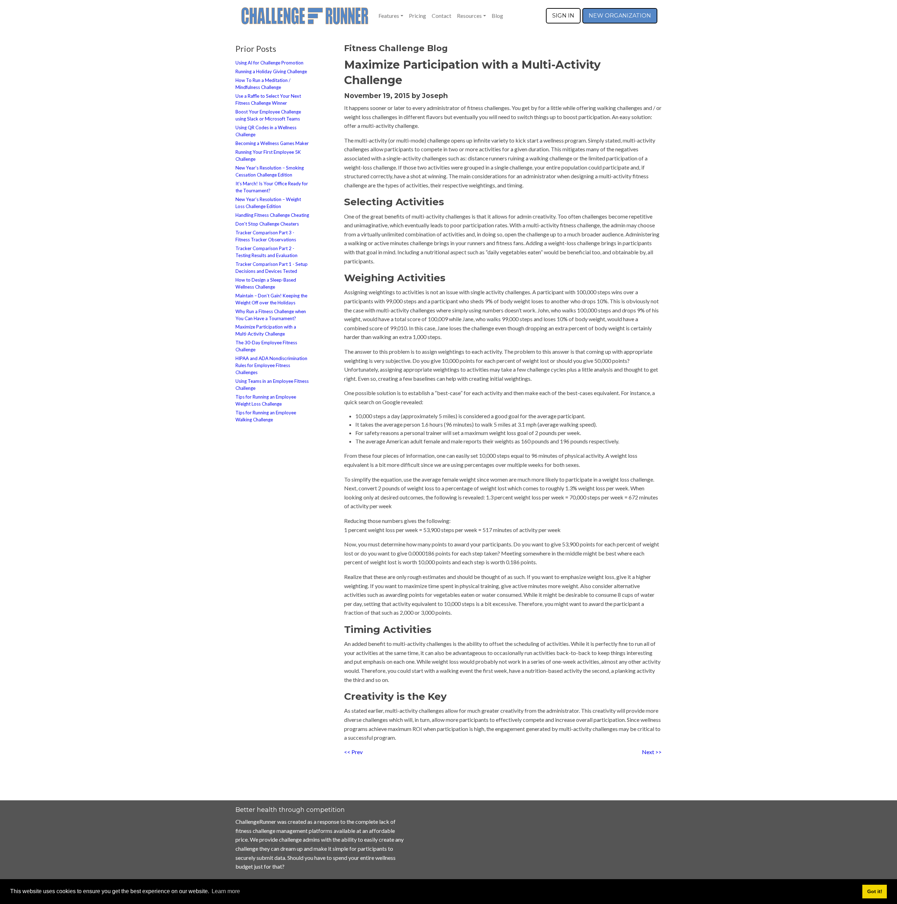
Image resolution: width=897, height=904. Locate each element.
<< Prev (353, 751)
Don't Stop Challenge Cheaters (267, 224)
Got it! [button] (874, 891)
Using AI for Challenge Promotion (269, 62)
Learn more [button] (226, 891)
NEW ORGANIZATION (620, 15)
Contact (441, 15)
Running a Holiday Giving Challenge (271, 71)
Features (388, 15)
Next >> (652, 751)
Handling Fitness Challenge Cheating (272, 215)
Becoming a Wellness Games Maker (272, 143)
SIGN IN (563, 15)
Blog (497, 15)
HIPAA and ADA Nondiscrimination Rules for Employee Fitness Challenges (271, 365)
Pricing (417, 15)
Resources (469, 15)
